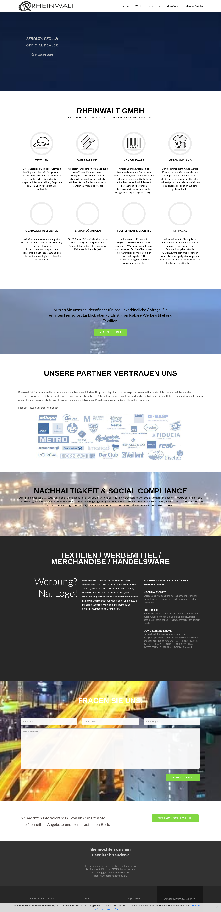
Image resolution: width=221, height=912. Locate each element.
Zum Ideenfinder (110, 332)
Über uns (124, 6)
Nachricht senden (183, 777)
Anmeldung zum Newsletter (175, 818)
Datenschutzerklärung (41, 898)
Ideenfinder (173, 6)
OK (116, 909)
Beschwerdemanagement (108, 875)
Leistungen (154, 6)
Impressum (133, 898)
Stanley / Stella (194, 6)
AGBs (87, 898)
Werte (138, 6)
